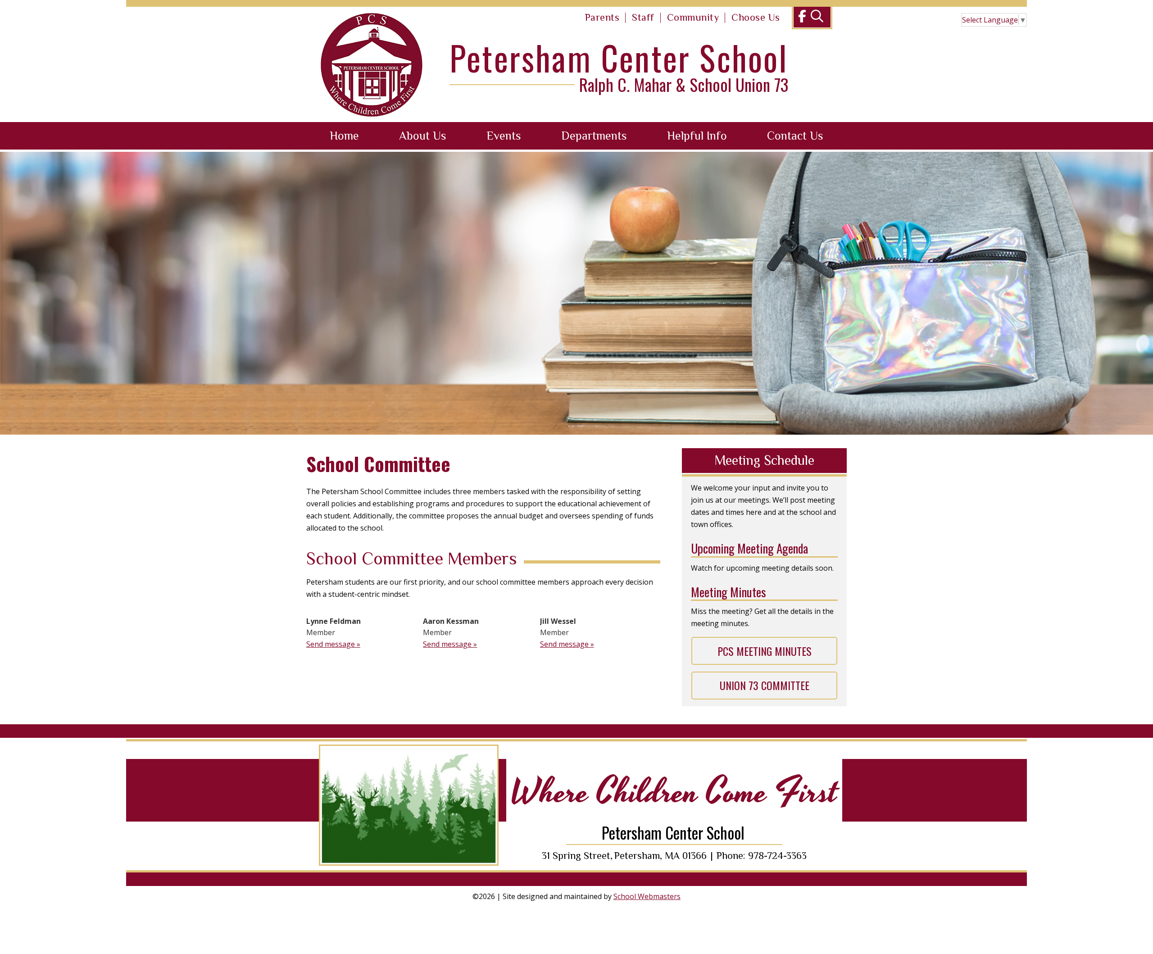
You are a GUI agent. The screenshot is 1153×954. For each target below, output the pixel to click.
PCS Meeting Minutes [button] (764, 651)
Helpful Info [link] (697, 135)
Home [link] (344, 135)
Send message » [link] (333, 644)
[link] (602, 18)
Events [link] (503, 135)
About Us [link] (422, 135)
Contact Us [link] (795, 135)
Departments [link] (594, 135)
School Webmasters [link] (647, 896)
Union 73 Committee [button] (764, 685)
